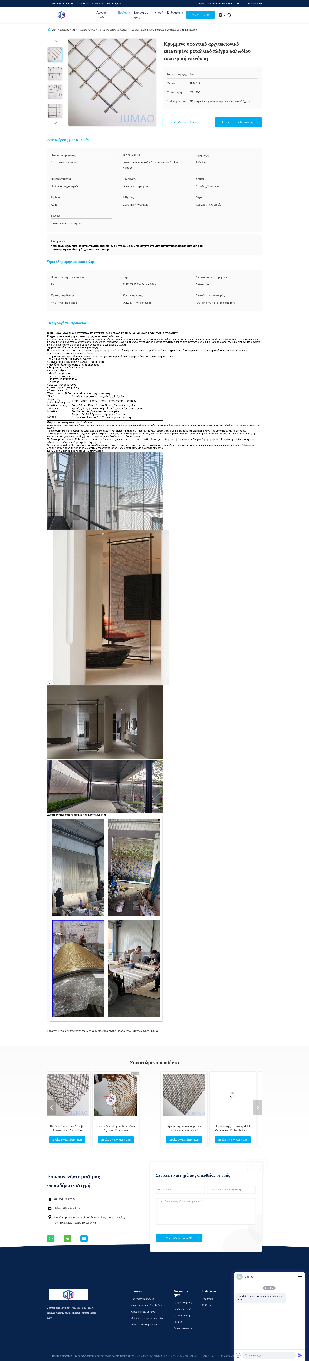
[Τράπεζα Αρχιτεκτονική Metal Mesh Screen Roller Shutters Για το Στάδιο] (101, 1095)
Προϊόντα (124, 12)
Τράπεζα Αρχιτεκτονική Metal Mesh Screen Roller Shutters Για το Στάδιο (101, 1130)
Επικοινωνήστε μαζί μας (184, 1329)
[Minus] (300, 1276)
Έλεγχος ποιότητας (183, 1315)
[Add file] (238, 1355)
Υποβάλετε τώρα (177, 1238)
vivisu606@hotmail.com (67, 1208)
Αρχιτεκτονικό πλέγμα (83, 29)
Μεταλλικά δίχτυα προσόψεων (113, 1030)
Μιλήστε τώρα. (200, 14)
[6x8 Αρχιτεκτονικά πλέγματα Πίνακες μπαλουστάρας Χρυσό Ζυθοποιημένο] (149, 1095)
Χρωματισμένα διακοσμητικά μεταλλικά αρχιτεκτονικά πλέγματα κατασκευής (52, 1130)
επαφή (159, 12)
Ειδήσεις (206, 1305)
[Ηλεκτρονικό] (88, 1241)
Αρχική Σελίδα (101, 15)
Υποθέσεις (207, 1299)
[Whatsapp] (55, 1241)
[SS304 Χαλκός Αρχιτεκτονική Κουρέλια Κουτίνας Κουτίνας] (198, 1095)
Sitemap (178, 1322)
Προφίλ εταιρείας (183, 1302)
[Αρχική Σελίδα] (61, 15)
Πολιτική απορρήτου (62, 1356)
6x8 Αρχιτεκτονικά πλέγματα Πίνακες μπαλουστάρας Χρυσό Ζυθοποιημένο (150, 1130)
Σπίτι (54, 29)
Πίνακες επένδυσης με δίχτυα (76, 1030)
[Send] (300, 1355)
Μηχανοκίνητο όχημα (145, 1030)
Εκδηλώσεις (175, 12)
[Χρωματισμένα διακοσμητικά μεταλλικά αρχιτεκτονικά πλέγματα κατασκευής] (52, 1095)
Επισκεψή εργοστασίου (184, 1309)
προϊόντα (64, 29)
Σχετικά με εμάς (141, 15)
